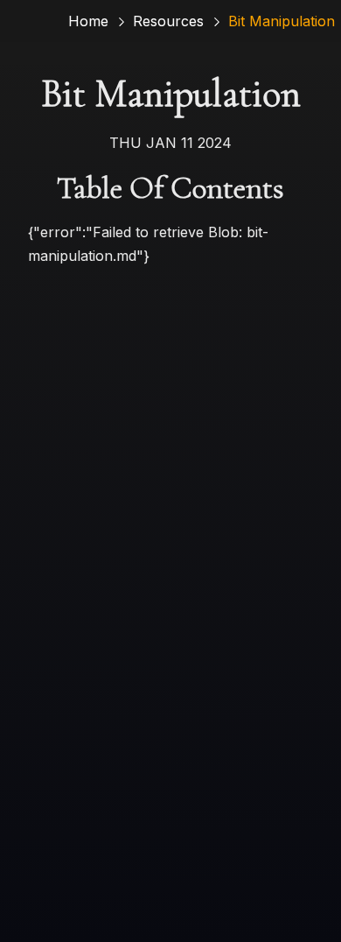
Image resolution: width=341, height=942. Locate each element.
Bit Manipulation (281, 21)
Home (88, 21)
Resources (168, 21)
